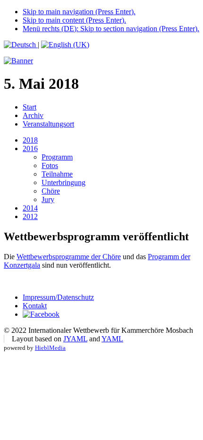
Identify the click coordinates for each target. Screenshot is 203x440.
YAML (112, 339)
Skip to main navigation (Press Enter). (79, 12)
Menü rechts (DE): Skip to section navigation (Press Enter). (111, 29)
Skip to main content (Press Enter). (74, 20)
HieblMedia (50, 347)
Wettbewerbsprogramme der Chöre (69, 257)
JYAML (75, 339)
